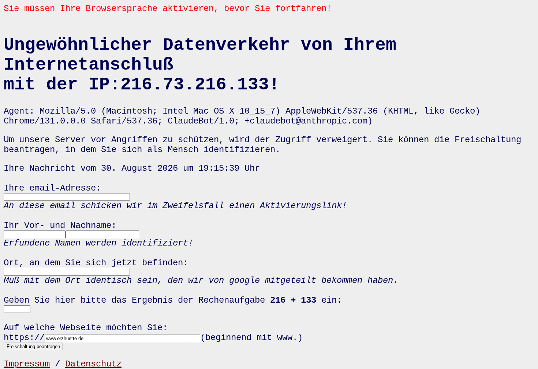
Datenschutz (93, 364)
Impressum (27, 364)
